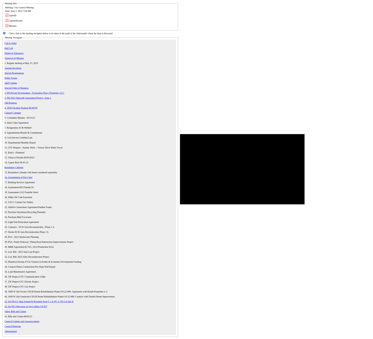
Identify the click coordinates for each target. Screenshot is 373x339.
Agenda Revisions (13, 68)
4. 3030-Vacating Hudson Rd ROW (21, 108)
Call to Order (11, 43)
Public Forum (11, 78)
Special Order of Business (16, 88)
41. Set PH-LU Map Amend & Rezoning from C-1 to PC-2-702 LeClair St (39, 301)
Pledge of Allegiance (14, 53)
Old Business (11, 103)
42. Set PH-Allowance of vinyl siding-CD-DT (26, 306)
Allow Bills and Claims (15, 311)
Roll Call (9, 48)
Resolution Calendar (14, 167)
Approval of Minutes (14, 58)
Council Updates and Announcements (22, 321)
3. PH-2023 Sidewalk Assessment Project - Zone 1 (28, 98)
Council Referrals (13, 326)
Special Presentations (14, 73)
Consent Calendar (13, 113)
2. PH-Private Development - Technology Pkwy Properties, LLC (34, 93)
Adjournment (11, 331)
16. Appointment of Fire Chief (18, 177)
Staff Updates (11, 83)
